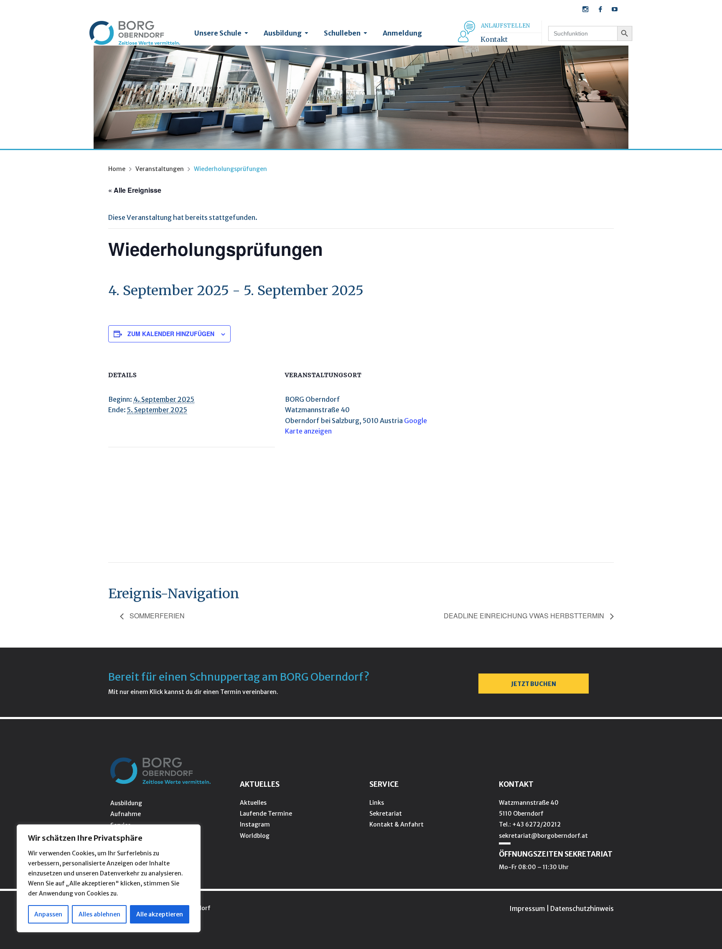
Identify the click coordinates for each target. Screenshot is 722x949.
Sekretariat (385, 813)
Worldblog (254, 835)
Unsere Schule (218, 33)
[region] (109, 878)
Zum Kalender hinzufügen (170, 333)
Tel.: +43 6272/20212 (530, 824)
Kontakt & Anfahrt (396, 824)
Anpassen (48, 914)
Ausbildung (283, 33)
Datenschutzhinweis (582, 908)
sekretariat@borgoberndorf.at (543, 835)
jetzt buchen (533, 684)
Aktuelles (253, 802)
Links (376, 802)
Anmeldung (402, 33)
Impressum (527, 908)
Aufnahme (125, 814)
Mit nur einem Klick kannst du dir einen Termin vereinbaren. (193, 692)
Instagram (255, 824)
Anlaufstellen (505, 25)
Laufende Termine (266, 813)
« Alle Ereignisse (134, 190)
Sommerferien (156, 615)
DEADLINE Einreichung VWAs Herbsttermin (525, 615)
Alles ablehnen (99, 914)
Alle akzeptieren (159, 914)
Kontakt (494, 39)
